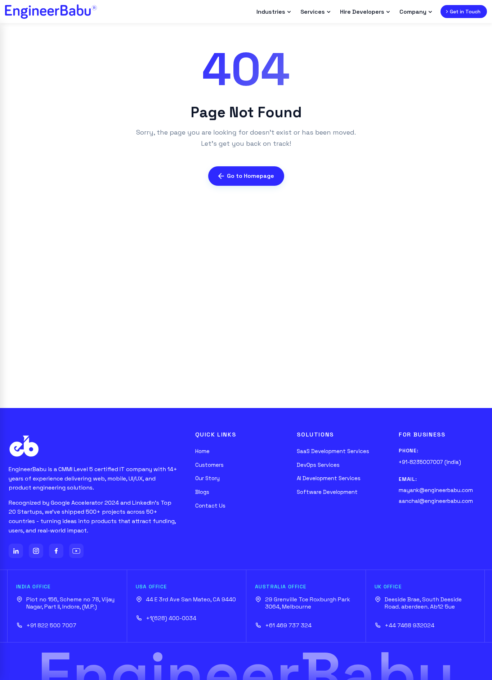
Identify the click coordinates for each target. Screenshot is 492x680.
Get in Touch (465, 11)
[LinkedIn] (16, 551)
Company (412, 12)
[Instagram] (36, 551)
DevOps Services (318, 464)
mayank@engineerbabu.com (436, 490)
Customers (209, 464)
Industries (270, 12)
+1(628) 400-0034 (171, 618)
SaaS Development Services (333, 451)
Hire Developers (362, 12)
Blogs (202, 491)
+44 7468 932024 (409, 625)
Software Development (327, 491)
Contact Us (210, 505)
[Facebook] (56, 551)
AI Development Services (329, 478)
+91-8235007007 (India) (430, 462)
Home (202, 451)
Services (312, 12)
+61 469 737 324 (288, 625)
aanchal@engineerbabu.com (436, 500)
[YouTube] (76, 551)
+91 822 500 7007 (51, 625)
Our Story (207, 478)
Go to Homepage (250, 176)
